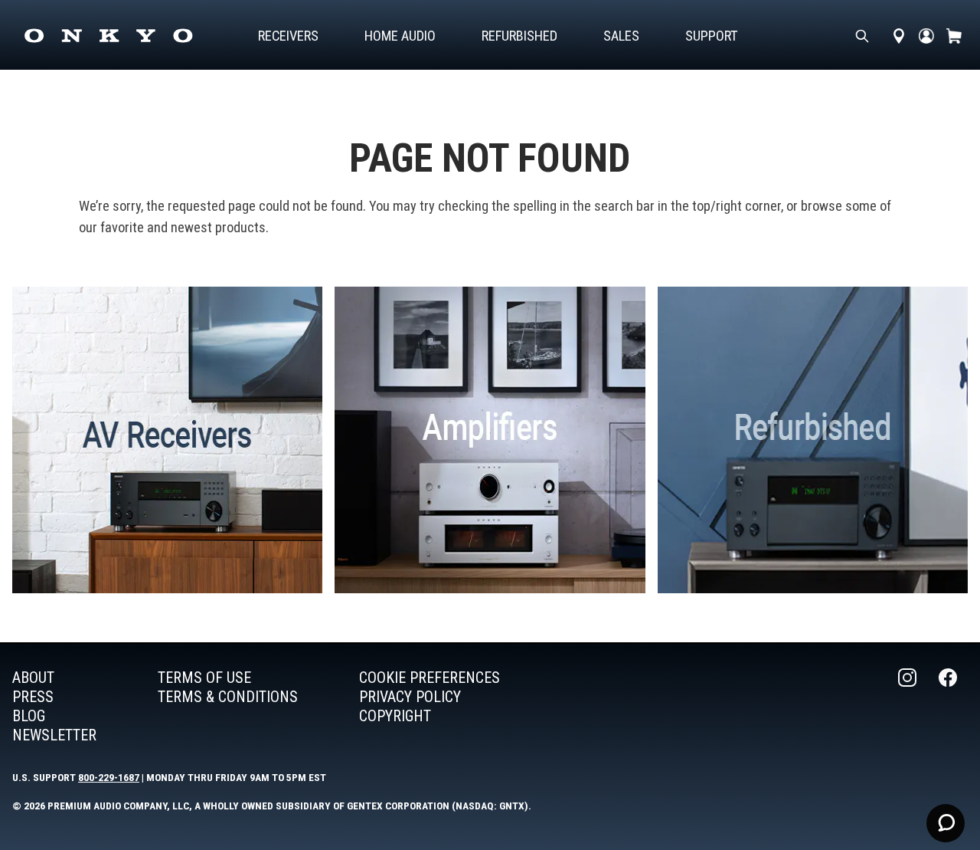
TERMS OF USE (204, 677)
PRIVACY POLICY (410, 697)
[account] (926, 35)
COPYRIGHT (395, 716)
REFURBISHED (519, 36)
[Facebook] (949, 706)
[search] (862, 35)
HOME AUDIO (400, 36)
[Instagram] (908, 706)
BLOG (28, 716)
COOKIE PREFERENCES (429, 677)
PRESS (33, 697)
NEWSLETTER (54, 735)
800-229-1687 (108, 777)
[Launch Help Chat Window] (945, 823)
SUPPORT (711, 36)
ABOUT (33, 677)
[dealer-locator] (898, 35)
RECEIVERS (288, 36)
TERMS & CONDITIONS (228, 697)
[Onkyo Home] (108, 35)
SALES (621, 36)
